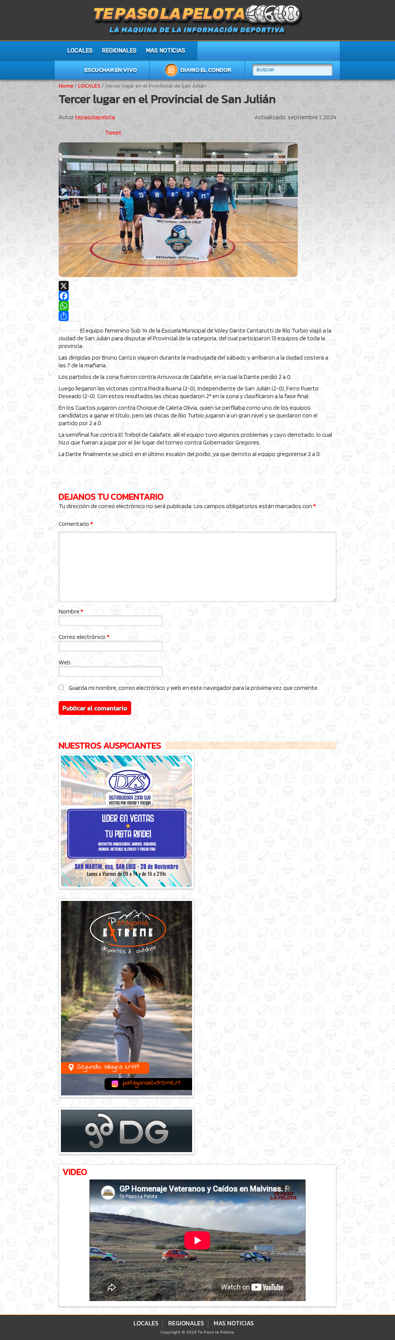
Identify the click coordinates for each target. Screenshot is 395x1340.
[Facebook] (197, 296)
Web (65, 662)
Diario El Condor (206, 69)
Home (66, 86)
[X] (197, 286)
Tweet (113, 132)
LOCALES (80, 50)
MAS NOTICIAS (165, 50)
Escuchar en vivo (110, 69)
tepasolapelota (95, 117)
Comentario (76, 523)
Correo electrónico (84, 636)
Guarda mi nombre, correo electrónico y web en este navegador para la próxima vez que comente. (194, 687)
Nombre (71, 611)
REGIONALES (119, 50)
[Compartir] (197, 316)
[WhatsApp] (197, 306)
